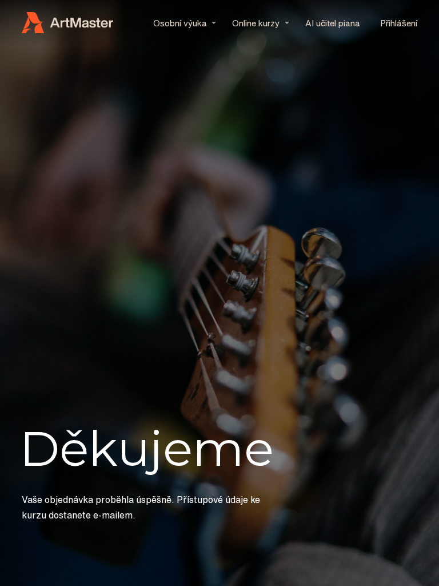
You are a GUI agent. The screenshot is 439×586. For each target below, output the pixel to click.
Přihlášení (398, 23)
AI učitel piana (332, 23)
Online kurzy (256, 23)
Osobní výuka (180, 23)
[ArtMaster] (67, 23)
